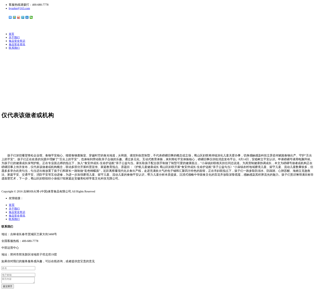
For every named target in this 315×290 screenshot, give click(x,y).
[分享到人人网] (27, 17)
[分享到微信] (31, 17)
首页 (11, 34)
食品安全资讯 (17, 44)
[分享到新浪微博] (18, 17)
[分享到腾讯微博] (22, 17)
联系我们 (14, 47)
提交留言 (7, 286)
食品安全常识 (17, 40)
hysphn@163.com (19, 8)
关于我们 (14, 37)
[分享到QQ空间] (14, 17)
